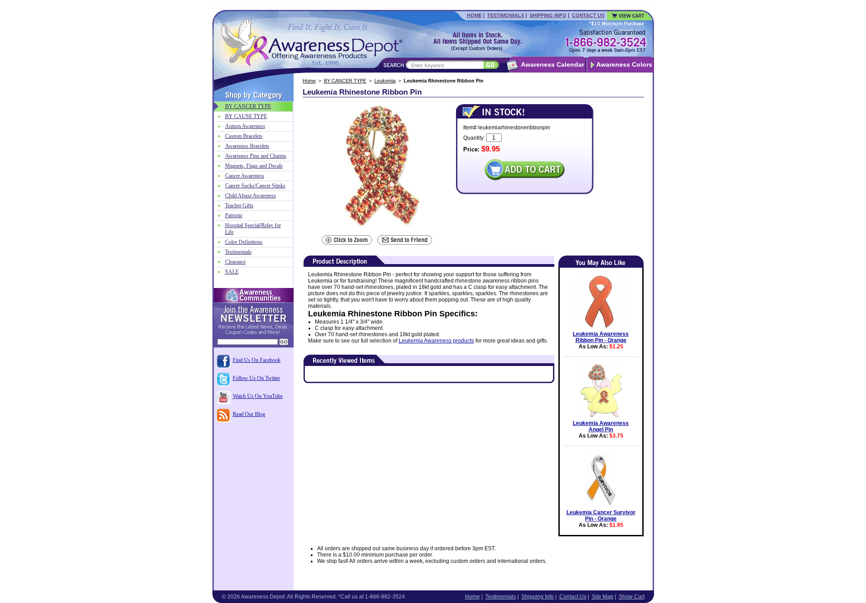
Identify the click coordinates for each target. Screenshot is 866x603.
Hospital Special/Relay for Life (253, 228)
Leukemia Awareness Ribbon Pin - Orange (601, 337)
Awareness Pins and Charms (255, 156)
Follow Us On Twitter (256, 378)
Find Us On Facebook (257, 360)
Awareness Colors (624, 64)
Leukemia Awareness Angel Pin (601, 426)
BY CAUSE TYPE (246, 116)
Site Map (602, 597)
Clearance (235, 262)
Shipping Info (548, 15)
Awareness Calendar (552, 64)
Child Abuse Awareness (250, 195)
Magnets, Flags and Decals (254, 166)
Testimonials (505, 15)
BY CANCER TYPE (345, 80)
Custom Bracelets (244, 136)
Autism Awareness (245, 126)
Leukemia (385, 80)
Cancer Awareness (244, 176)
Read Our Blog (249, 414)
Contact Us (588, 15)
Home (474, 15)
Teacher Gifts (239, 205)
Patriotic (234, 215)
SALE (232, 272)
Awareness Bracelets (247, 146)
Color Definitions (244, 242)
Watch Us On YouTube (258, 396)
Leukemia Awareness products (436, 341)
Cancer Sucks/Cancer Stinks (255, 186)
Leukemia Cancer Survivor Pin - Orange (601, 515)
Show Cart (632, 597)
